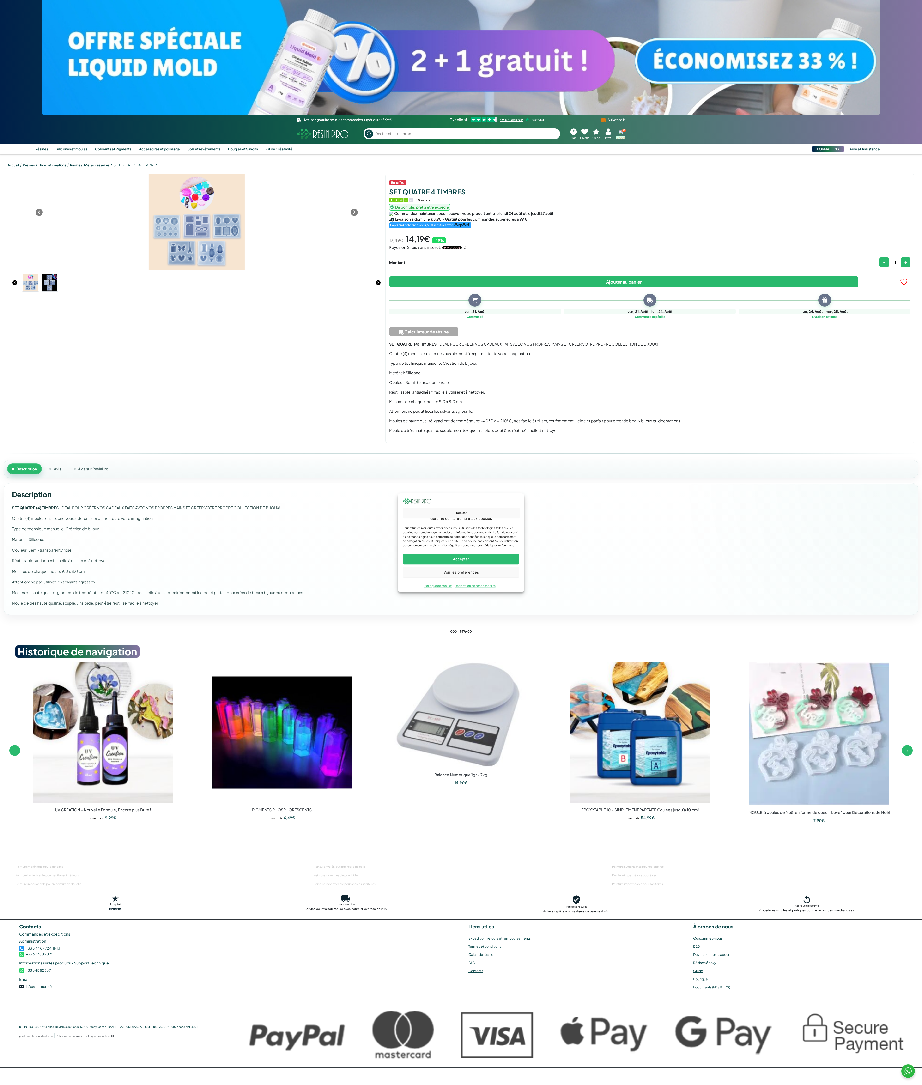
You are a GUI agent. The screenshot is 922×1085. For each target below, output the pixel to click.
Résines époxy (704, 962)
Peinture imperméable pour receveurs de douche (48, 884)
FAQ (471, 962)
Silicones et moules (71, 149)
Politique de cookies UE (100, 1035)
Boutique (700, 979)
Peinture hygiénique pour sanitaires (39, 866)
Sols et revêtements (204, 149)
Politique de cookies (438, 586)
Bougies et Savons (243, 149)
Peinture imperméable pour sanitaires (637, 884)
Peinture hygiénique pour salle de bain (339, 866)
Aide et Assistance (864, 149)
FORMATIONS (828, 149)
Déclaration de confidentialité (475, 586)
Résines (41, 149)
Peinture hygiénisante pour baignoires (638, 866)
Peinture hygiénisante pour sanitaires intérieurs (47, 875)
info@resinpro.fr (39, 986)
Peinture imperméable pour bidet (336, 875)
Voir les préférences (461, 572)
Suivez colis (616, 119)
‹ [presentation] (15, 750)
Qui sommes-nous (707, 938)
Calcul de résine (480, 954)
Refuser (461, 513)
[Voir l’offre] (461, 57)
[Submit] (369, 133)
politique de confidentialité (36, 1035)
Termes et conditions (484, 946)
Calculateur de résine (426, 331)
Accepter (461, 559)
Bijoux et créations (52, 165)
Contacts (475, 971)
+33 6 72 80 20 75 (39, 954)
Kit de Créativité (279, 149)
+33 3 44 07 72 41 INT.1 (43, 948)
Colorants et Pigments (113, 149)
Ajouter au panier (624, 282)
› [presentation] (907, 750)
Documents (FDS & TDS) (711, 987)
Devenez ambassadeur (711, 954)
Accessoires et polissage (159, 149)
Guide (698, 971)
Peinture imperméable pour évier (634, 875)
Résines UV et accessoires (89, 165)
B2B (696, 946)
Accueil (13, 165)
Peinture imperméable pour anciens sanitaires (345, 884)
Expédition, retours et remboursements (499, 938)
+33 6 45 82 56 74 (39, 970)
